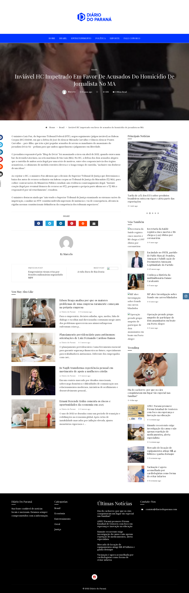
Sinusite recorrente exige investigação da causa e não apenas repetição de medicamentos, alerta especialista (162, 431)
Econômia (59, 513)
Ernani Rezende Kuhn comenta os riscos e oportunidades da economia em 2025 (85, 402)
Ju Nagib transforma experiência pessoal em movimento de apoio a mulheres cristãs (86, 369)
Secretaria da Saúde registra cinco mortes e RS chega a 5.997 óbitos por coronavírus (161, 233)
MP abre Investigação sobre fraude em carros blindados (162, 296)
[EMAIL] (94, 223)
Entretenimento (62, 519)
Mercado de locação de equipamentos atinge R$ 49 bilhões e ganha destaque (161, 450)
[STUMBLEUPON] (83, 223)
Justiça (57, 529)
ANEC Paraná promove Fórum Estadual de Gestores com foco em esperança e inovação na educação (162, 411)
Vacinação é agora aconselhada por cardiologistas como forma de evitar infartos (161, 472)
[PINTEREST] (72, 223)
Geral (57, 524)
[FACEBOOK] (38, 223)
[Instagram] (94, 577)
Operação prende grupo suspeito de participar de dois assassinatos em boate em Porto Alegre (161, 319)
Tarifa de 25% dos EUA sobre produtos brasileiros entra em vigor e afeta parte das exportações (151, 198)
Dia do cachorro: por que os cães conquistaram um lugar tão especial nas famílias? (149, 392)
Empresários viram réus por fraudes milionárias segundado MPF (45, 273)
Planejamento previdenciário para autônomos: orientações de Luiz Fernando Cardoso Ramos (87, 336)
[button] (147, 213)
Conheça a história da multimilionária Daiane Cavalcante (159, 277)
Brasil (94, 70)
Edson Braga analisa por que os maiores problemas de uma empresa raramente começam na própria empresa (89, 304)
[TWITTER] (50, 223)
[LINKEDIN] (61, 223)
